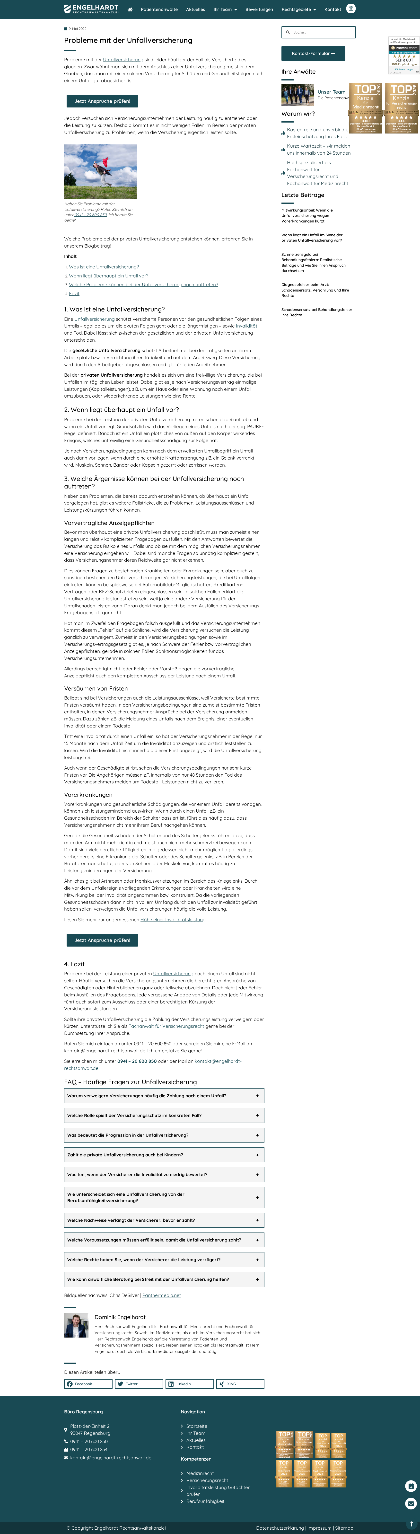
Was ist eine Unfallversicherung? (104, 267)
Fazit (74, 293)
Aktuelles (195, 9)
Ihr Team (223, 9)
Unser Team (331, 92)
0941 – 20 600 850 (90, 214)
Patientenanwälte (159, 9)
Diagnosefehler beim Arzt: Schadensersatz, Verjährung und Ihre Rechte (315, 290)
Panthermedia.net (161, 1295)
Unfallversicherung (123, 59)
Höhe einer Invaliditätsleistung (173, 919)
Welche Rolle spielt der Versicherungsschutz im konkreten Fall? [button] (134, 1115)
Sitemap (344, 1528)
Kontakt (332, 9)
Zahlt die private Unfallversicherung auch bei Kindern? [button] (125, 1155)
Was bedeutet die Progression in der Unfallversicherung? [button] (127, 1135)
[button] (164, 1096)
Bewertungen (259, 9)
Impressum (319, 1528)
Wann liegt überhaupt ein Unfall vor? (108, 276)
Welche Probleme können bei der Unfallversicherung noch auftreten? (143, 284)
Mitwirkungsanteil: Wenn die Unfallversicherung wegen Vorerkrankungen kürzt (307, 215)
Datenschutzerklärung (280, 1528)
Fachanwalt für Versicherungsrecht (166, 1026)
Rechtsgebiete (296, 9)
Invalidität (246, 326)
